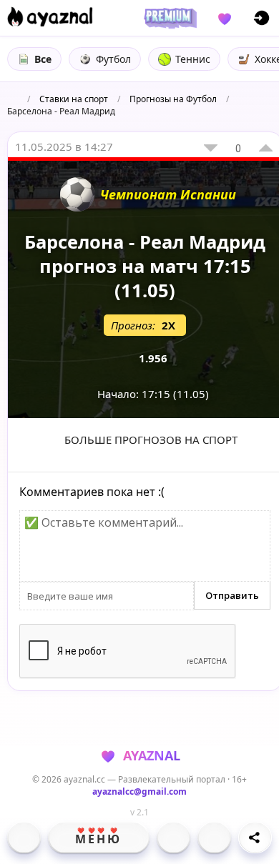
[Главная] (24, 837)
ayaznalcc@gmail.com (139, 791)
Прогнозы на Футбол (173, 99)
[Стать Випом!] (168, 18)
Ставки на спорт (73, 99)
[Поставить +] (265, 148)
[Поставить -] (210, 148)
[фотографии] (173, 837)
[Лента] (214, 837)
